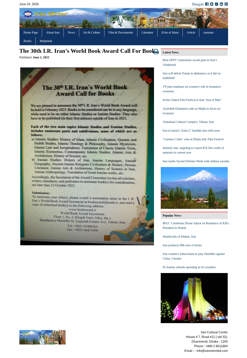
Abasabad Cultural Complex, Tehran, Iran (188, 122)
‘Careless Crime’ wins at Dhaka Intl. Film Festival (193, 139)
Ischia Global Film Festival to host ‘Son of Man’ (192, 100)
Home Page (31, 32)
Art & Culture (91, 32)
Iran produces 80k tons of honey (182, 245)
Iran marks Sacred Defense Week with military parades (196, 161)
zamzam (208, 32)
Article (191, 32)
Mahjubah (46, 41)
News (71, 32)
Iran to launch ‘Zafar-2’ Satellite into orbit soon (191, 130)
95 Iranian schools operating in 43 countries (189, 267)
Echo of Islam (170, 32)
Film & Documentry (120, 32)
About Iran (52, 32)
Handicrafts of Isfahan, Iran (179, 236)
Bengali (198, 4)
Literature (147, 32)
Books (27, 41)
